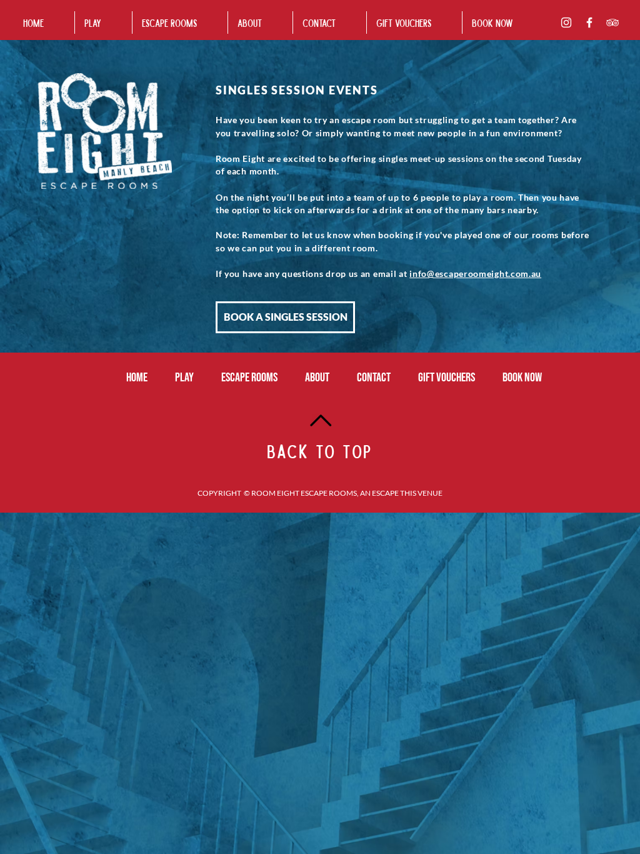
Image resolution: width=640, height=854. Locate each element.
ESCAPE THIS (394, 493)
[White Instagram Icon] (566, 22)
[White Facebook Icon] (589, 22)
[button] (180, 22)
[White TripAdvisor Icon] (612, 22)
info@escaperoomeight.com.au (475, 273)
